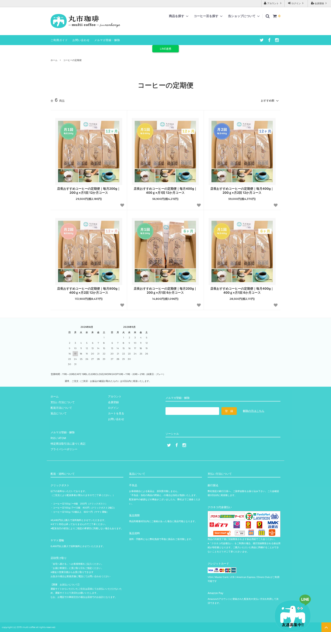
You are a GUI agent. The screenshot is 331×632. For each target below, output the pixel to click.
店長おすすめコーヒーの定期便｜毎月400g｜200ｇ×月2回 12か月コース (242, 190)
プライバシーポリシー (64, 449)
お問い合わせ (81, 40)
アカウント (273, 3)
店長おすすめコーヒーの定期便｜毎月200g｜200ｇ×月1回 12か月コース (88, 190)
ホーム (54, 60)
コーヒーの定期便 (72, 60)
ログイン (296, 3)
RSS (53, 438)
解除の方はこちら (253, 410)
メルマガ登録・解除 (107, 40)
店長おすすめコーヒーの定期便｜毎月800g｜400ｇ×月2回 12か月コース (88, 290)
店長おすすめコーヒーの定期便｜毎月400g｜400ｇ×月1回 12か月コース (165, 190)
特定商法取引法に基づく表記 (68, 443)
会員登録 (319, 3)
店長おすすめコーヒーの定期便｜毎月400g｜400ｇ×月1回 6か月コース (242, 290)
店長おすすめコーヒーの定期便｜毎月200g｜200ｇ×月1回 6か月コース (165, 290)
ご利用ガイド (59, 40)
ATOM (62, 438)
